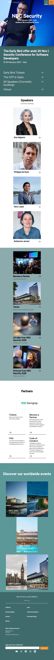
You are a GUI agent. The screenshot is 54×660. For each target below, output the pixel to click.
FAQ (28, 607)
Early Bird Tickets (14, 73)
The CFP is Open (14, 77)
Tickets (7, 607)
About (7, 621)
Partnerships (9, 612)
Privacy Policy (32, 616)
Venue (7, 89)
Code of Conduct (32, 612)
